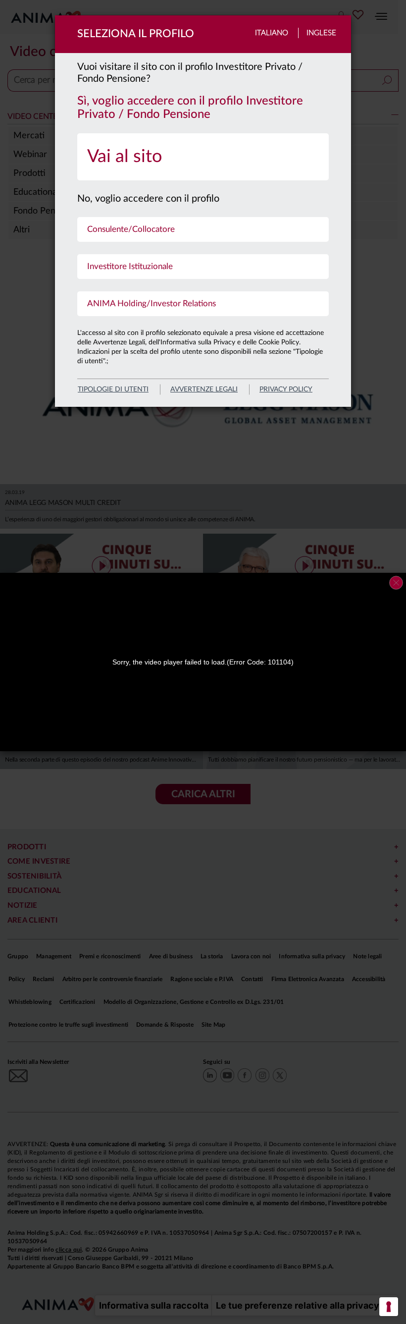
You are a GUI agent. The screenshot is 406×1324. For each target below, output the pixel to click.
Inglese (321, 33)
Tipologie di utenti (113, 389)
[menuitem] (203, 156)
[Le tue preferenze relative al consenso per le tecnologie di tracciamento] (388, 1306)
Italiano (271, 33)
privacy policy (285, 389)
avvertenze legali (204, 389)
